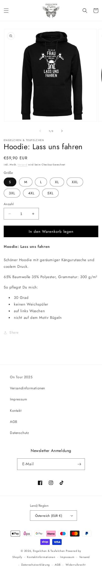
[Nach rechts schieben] (61, 131)
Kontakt (15, 410)
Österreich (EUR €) (48, 515)
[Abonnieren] (79, 464)
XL (57, 182)
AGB (13, 421)
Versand (22, 164)
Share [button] (14, 332)
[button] (6, 10)
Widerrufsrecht (76, 565)
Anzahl (9, 204)
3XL (12, 193)
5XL (50, 193)
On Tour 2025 (21, 377)
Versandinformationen (27, 388)
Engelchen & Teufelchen (49, 551)
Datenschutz (19, 432)
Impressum (18, 399)
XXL (75, 182)
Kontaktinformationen (41, 557)
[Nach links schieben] (40, 131)
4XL (31, 193)
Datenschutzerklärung (35, 565)
